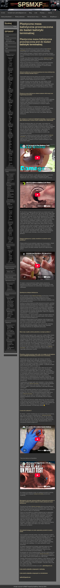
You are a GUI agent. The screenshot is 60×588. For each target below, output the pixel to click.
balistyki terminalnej (31, 44)
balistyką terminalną (46, 415)
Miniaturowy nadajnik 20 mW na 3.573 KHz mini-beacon (10, 314)
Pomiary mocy (10, 55)
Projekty (44, 16)
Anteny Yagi (10, 271)
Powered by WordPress (33, 586)
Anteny (50, 12)
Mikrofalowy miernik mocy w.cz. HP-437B (10, 107)
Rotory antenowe (20, 16)
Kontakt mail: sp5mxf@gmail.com (17, 12)
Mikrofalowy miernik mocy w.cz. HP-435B (10, 84)
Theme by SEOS (42, 586)
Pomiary (42, 12)
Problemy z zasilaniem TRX (9, 337)
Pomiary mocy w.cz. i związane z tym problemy (10, 63)
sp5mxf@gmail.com (47, 565)
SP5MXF (30, 4)
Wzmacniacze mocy (33, 16)
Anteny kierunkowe (6, 16)
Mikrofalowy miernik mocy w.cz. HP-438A (10, 119)
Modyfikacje (53, 16)
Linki (35, 12)
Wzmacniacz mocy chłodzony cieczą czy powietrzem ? (10, 286)
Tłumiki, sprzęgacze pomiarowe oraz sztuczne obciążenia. (10, 159)
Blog (30, 12)
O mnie (3, 12)
